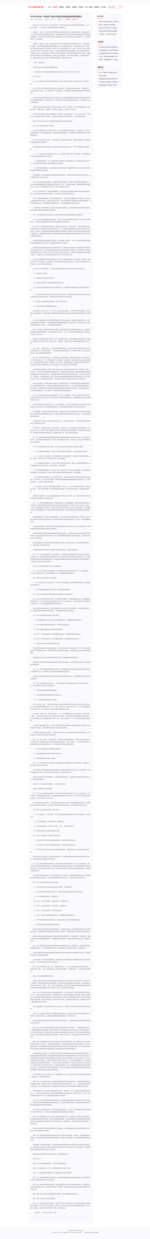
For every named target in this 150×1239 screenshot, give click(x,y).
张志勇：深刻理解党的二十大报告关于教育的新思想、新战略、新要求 (109, 59)
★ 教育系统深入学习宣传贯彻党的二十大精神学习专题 (109, 50)
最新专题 (100, 67)
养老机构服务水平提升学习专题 (107, 85)
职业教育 (67, 7)
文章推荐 (100, 42)
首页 (49, 7)
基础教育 (61, 7)
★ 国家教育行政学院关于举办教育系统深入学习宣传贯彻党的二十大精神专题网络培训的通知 (109, 53)
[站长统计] (81, 1232)
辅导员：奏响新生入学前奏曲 (107, 25)
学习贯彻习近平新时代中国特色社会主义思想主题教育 (109, 82)
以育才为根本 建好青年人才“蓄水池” (109, 21)
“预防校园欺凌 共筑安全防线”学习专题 (109, 79)
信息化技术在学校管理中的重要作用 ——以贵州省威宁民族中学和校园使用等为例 (109, 31)
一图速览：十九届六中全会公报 (107, 34)
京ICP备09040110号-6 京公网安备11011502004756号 (64, 1232)
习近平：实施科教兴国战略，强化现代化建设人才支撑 (109, 56)
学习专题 (103, 7)
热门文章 (100, 16)
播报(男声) (68, 19)
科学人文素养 (89, 7)
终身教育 (81, 7)
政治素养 (54, 7)
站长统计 (78, 1232)
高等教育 (74, 7)
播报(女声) (75, 19)
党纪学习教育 (102, 76)
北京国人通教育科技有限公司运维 (75, 1230)
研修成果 (96, 7)
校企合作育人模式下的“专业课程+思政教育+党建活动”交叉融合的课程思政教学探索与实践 (109, 28)
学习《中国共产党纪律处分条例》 (108, 72)
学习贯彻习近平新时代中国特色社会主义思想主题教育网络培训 (109, 47)
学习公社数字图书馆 (36, 7)
